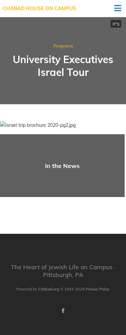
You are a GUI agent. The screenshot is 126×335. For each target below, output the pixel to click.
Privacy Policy (98, 289)
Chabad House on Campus (39, 8)
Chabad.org (48, 289)
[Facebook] (63, 310)
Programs (63, 46)
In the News (62, 166)
